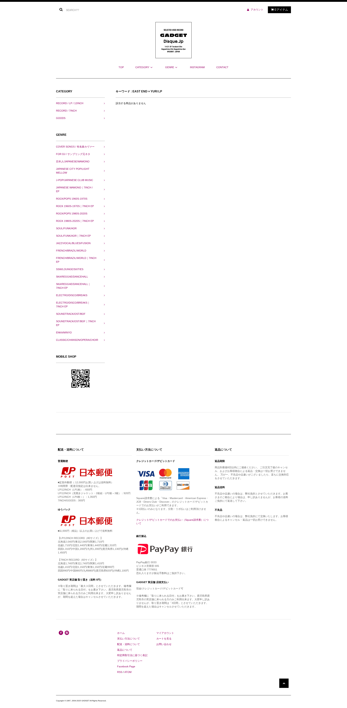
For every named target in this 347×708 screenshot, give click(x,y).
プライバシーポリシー (129, 660)
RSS (119, 672)
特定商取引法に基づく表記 (132, 655)
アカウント (257, 9)
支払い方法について (128, 638)
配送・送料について (128, 644)
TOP (121, 67)
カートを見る (164, 638)
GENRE (169, 67)
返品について (124, 649)
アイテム (281, 9)
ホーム (121, 633)
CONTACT (222, 67)
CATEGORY (142, 67)
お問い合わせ (164, 644)
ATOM (128, 672)
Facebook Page (126, 666)
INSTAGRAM (197, 67)
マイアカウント (165, 633)
